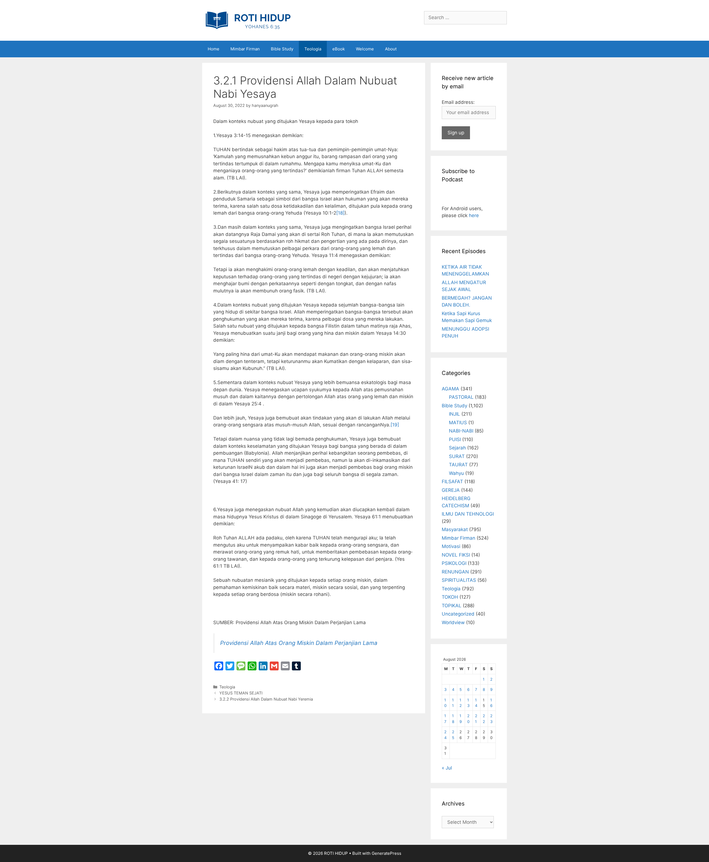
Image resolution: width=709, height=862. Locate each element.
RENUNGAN (455, 572)
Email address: (458, 102)
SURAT (457, 456)
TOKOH (450, 597)
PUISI (455, 439)
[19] (395, 425)
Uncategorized (458, 614)
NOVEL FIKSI (456, 555)
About (391, 49)
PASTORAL (461, 397)
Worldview (453, 622)
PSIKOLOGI (454, 563)
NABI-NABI (461, 431)
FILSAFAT (452, 481)
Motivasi (451, 546)
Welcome (365, 49)
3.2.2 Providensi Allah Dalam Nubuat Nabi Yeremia (266, 699)
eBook (338, 49)
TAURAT (458, 464)
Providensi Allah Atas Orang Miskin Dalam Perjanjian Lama (298, 642)
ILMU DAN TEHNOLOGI (468, 514)
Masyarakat (455, 529)
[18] (340, 213)
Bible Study (282, 49)
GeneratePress (386, 853)
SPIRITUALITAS (459, 580)
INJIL (454, 414)
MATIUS (458, 422)
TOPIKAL (451, 605)
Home (213, 49)
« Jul (447, 768)
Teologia (312, 49)
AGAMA (450, 389)
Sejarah (457, 448)
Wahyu (456, 473)
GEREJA (451, 490)
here (474, 215)
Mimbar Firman (245, 49)
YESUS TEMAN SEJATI (241, 693)
